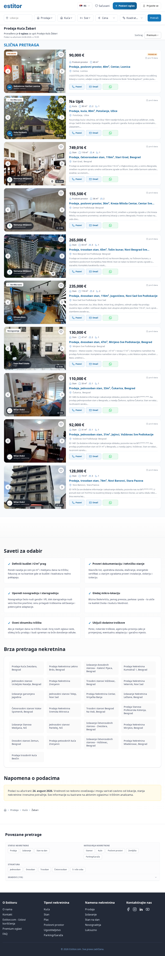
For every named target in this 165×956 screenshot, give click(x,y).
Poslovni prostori (115, 851)
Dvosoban (30, 869)
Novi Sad (101, 300)
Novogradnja (93, 925)
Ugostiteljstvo (52, 930)
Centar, (76, 71)
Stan (46, 914)
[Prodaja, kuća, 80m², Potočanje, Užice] (35, 117)
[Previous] (7, 71)
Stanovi (89, 851)
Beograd (88, 161)
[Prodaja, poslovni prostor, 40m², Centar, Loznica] (35, 71)
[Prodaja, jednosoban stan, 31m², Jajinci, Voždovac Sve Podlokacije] (35, 441)
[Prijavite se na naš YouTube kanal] (148, 909)
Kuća (47, 909)
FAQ (5, 934)
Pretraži (154, 18)
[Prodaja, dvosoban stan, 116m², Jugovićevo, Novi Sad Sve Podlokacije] (35, 302)
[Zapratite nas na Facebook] (128, 909)
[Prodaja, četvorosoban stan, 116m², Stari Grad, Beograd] (35, 163)
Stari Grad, (78, 161)
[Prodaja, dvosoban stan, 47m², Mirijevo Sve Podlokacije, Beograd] (35, 348)
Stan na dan (42, 851)
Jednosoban (15, 869)
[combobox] (18, 18)
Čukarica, (77, 392)
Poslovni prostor (54, 925)
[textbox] (18, 17)
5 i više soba (77, 869)
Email (95, 87)
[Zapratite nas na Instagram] (135, 909)
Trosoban (44, 869)
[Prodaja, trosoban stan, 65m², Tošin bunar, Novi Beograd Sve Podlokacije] (35, 256)
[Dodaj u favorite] (61, 54)
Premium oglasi (12, 928)
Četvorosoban (60, 869)
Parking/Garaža (93, 857)
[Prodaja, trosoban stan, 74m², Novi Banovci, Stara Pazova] (35, 487)
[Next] (62, 71)
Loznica (83, 71)
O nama (7, 909)
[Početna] (5, 810)
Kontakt (7, 914)
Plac (46, 919)
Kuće (25, 810)
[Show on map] (52, 181)
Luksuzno (91, 930)
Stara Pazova (93, 485)
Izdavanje (26, 851)
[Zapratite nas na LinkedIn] (141, 909)
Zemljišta (132, 851)
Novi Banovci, (79, 485)
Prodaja (14, 810)
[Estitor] (13, 6)
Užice (86, 115)
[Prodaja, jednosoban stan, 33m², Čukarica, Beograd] (35, 394)
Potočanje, (78, 115)
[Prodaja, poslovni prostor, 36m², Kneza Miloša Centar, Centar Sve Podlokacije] (35, 210)
